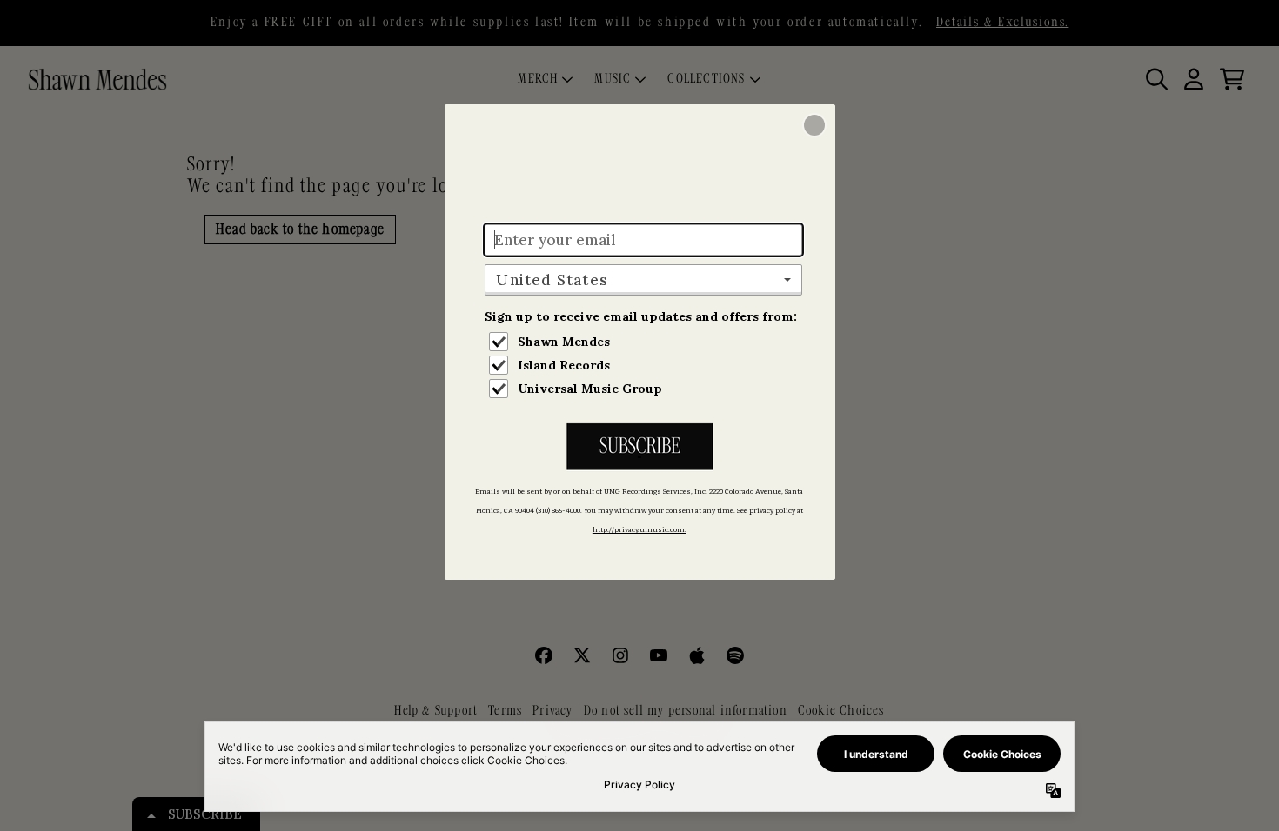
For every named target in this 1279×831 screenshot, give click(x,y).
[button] (814, 125)
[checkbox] (645, 341)
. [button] (639, 448)
